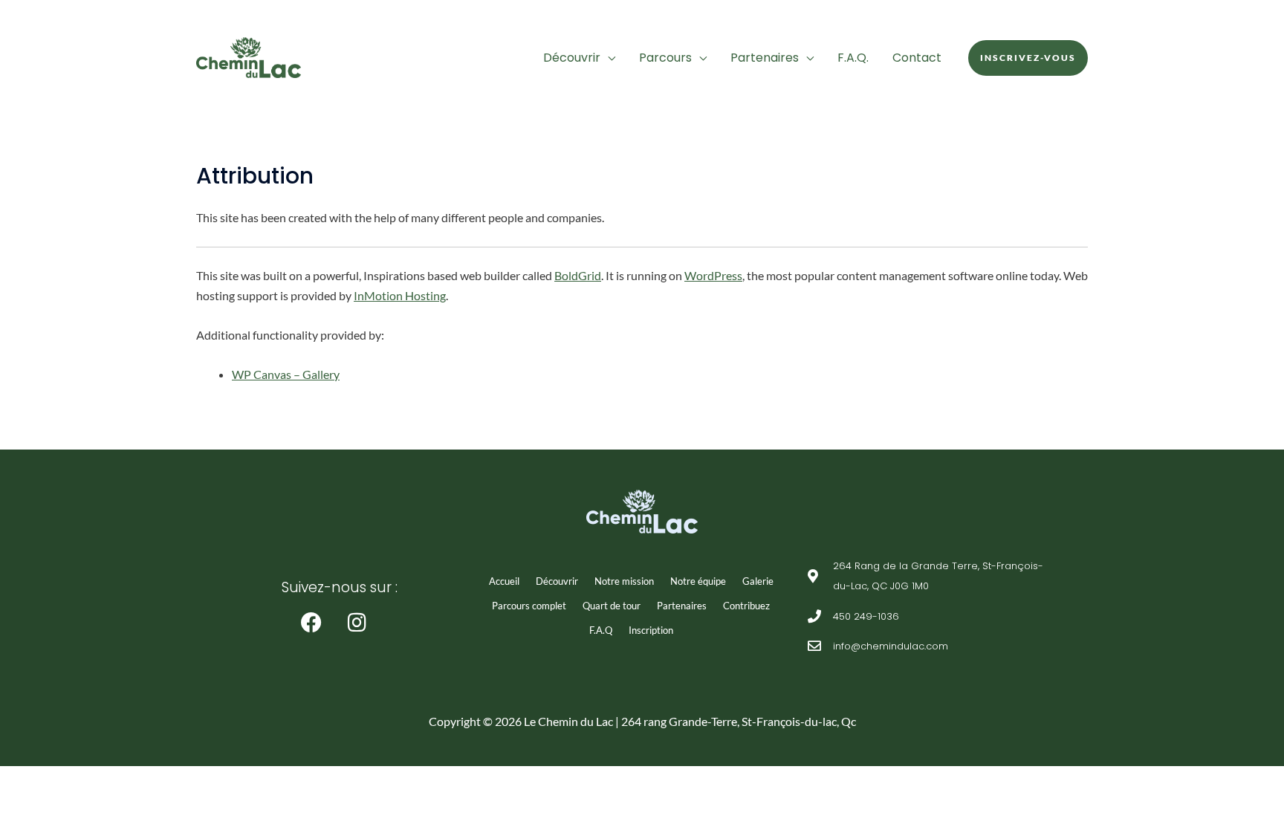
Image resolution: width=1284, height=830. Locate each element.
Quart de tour (612, 606)
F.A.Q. (853, 57)
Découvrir (571, 57)
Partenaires (764, 57)
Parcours (665, 57)
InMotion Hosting (400, 295)
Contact (916, 57)
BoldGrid (577, 275)
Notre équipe (698, 581)
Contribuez (746, 606)
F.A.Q (600, 630)
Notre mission (624, 581)
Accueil (504, 581)
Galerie (758, 581)
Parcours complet (529, 606)
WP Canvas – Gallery (286, 374)
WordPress (713, 275)
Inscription (651, 630)
